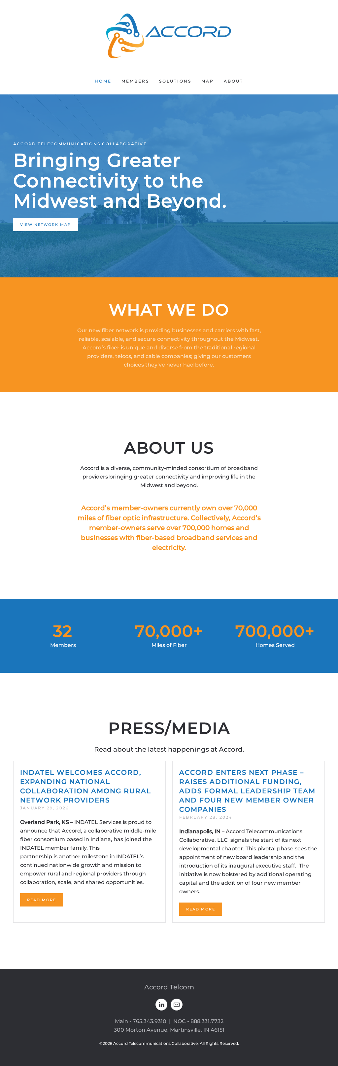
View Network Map (45, 224)
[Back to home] (169, 34)
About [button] (233, 81)
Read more (41, 900)
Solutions (175, 81)
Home (103, 81)
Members (135, 81)
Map (207, 81)
